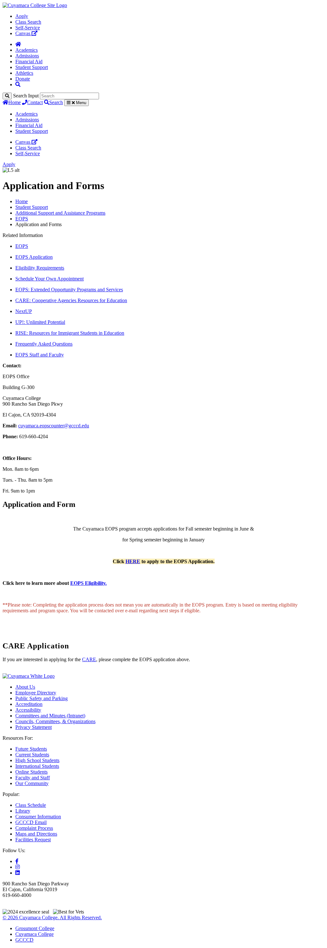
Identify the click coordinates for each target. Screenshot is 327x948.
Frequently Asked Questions (43, 344)
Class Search (28, 22)
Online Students (31, 772)
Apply (21, 16)
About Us (25, 687)
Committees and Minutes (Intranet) (50, 715)
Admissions (27, 55)
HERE (132, 561)
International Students (37, 766)
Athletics (24, 73)
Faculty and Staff (32, 777)
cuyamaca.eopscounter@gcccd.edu (53, 425)
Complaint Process (34, 828)
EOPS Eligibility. (88, 583)
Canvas (23, 33)
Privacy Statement (33, 727)
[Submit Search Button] (7, 96)
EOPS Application (34, 257)
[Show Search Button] (17, 84)
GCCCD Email (31, 822)
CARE (89, 659)
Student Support (31, 67)
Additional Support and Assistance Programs (60, 213)
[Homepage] (18, 44)
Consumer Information (38, 816)
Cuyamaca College (34, 934)
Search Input (26, 95)
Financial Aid (28, 61)
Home (14, 102)
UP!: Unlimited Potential (40, 322)
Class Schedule (30, 805)
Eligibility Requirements (39, 268)
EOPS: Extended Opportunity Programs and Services (69, 289)
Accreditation (28, 704)
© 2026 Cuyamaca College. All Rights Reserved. (52, 917)
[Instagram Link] (17, 867)
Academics (26, 50)
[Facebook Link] (17, 861)
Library (22, 811)
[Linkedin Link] (17, 872)
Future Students (31, 749)
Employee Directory (35, 692)
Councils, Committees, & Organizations (55, 721)
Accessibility (28, 710)
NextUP (23, 311)
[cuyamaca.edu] (35, 5)
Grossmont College (34, 928)
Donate (22, 78)
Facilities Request (33, 839)
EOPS (21, 218)
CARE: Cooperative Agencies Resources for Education (71, 300)
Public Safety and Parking (41, 698)
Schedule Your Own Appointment (49, 278)
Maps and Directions (36, 834)
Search (56, 102)
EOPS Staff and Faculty (39, 354)
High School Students (37, 760)
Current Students (32, 754)
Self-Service (27, 27)
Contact (35, 102)
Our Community (32, 783)
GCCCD (24, 940)
